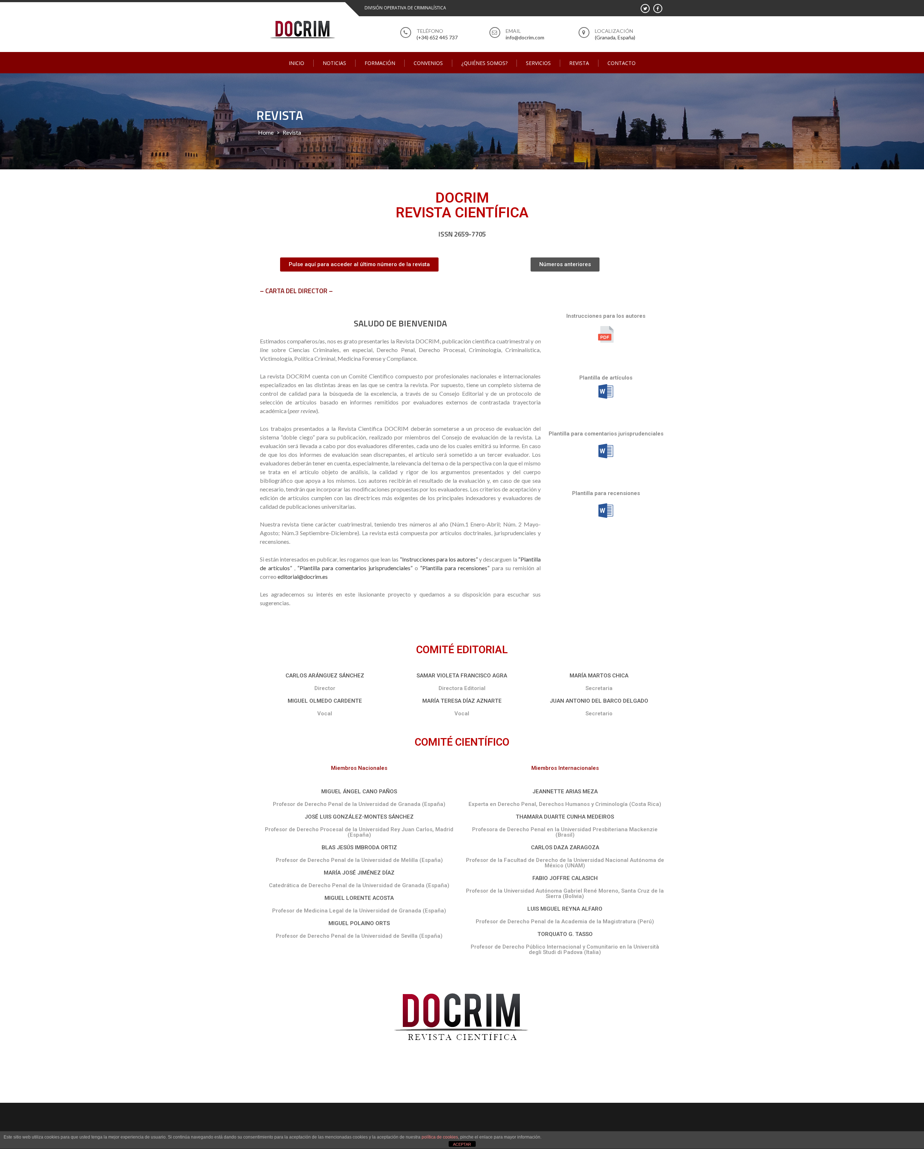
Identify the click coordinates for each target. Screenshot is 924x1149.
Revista (579, 63)
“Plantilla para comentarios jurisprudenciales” (355, 567)
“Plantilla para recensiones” (454, 567)
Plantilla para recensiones (606, 493)
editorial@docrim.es (303, 576)
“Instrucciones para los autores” (439, 559)
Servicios (538, 63)
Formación (380, 63)
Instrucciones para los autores (605, 316)
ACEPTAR (462, 1144)
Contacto (621, 63)
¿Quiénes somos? (484, 63)
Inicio (296, 63)
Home (266, 132)
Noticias (334, 63)
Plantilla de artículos (605, 377)
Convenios (428, 63)
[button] (359, 264)
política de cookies (440, 1137)
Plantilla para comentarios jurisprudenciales (606, 433)
